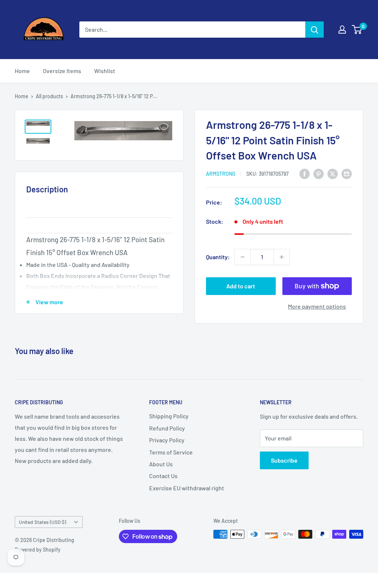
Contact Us (163, 475)
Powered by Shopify (38, 549)
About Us (161, 463)
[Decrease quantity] (242, 257)
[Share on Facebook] (304, 173)
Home (22, 70)
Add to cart (240, 285)
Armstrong (221, 174)
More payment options (317, 306)
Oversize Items (62, 70)
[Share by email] (346, 173)
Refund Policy (167, 428)
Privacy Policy (167, 439)
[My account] (342, 29)
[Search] (314, 29)
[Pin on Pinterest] (318, 173)
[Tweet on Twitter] (332, 173)
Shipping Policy (169, 415)
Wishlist (104, 70)
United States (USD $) (42, 522)
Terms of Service (171, 452)
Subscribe (284, 460)
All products (49, 96)
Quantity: (218, 256)
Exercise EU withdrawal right (186, 487)
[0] (357, 29)
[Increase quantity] (281, 257)
